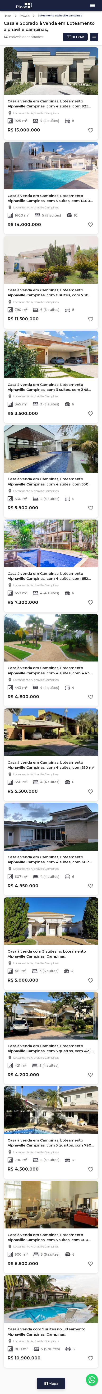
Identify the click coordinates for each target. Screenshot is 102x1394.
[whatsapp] (92, 1380)
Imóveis (24, 16)
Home (7, 16)
